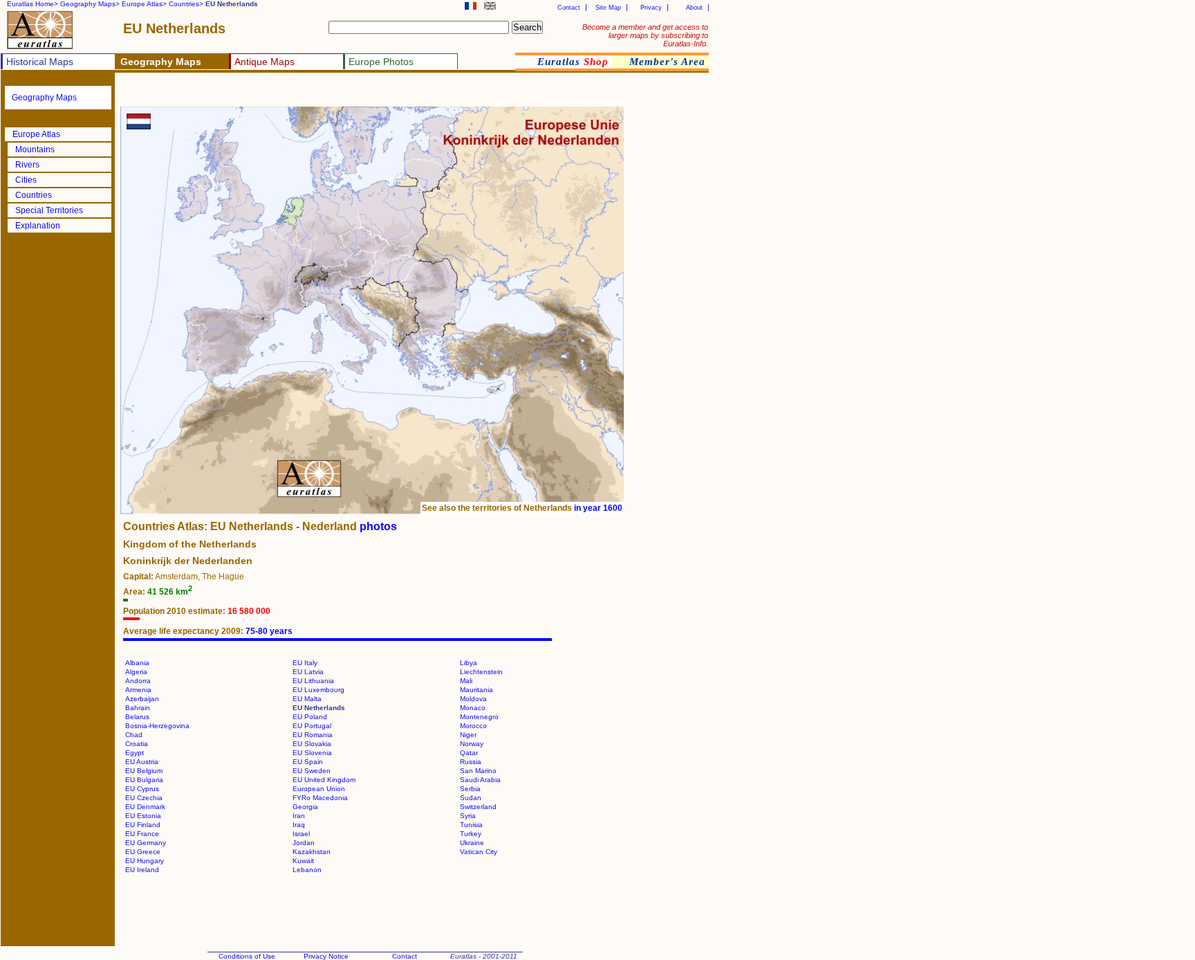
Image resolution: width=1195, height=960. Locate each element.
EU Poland (310, 717)
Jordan (304, 842)
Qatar (469, 753)
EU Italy (305, 663)
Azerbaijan (142, 699)
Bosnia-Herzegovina (157, 726)
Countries (33, 195)
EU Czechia (144, 797)
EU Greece (142, 851)
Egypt (134, 753)
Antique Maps (264, 61)
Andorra (138, 681)
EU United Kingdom (324, 780)
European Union (319, 789)
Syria (468, 815)
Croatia (136, 744)
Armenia (138, 690)
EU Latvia (308, 672)
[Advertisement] (285, 94)
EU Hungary (144, 860)
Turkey (470, 833)
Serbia (470, 789)
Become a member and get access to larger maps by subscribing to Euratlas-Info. (645, 35)
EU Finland (142, 824)
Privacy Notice (326, 956)
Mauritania (476, 690)
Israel (301, 833)
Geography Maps (44, 97)
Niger (468, 735)
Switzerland (478, 806)
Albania (137, 663)
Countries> (186, 4)
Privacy (651, 7)
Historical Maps (39, 61)
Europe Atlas (36, 134)
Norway (471, 744)
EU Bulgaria (144, 780)
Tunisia (471, 824)
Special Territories (49, 210)
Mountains (35, 149)
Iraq (299, 824)
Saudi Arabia (480, 780)
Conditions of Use (247, 956)
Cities (26, 180)
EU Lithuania (313, 681)
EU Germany (145, 842)
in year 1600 (598, 508)
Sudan (470, 797)
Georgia (305, 806)
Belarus (137, 717)
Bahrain (137, 708)
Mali (466, 681)
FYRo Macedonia (320, 797)
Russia (470, 762)
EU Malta (307, 699)
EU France (142, 833)
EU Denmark (145, 806)
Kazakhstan (312, 851)
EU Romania (313, 735)
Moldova (473, 699)
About (694, 7)
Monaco (472, 708)
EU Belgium (144, 771)
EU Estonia (143, 815)
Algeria (136, 672)
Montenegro (479, 717)
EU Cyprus (142, 789)
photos (378, 526)
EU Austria (141, 762)
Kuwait (303, 860)
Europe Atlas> (144, 4)
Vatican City (478, 851)
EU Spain (308, 762)
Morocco (473, 726)
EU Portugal (312, 726)
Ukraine (472, 842)
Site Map (608, 7)
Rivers (27, 165)
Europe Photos (381, 61)
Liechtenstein (481, 672)
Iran (299, 815)
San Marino (478, 771)
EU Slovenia (312, 753)
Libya (468, 663)
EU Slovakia (312, 744)
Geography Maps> (90, 4)
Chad (133, 735)
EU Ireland (142, 869)
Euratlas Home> (32, 4)
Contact (568, 7)
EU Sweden (312, 771)
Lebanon (307, 869)
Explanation (37, 225)
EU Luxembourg (318, 690)
